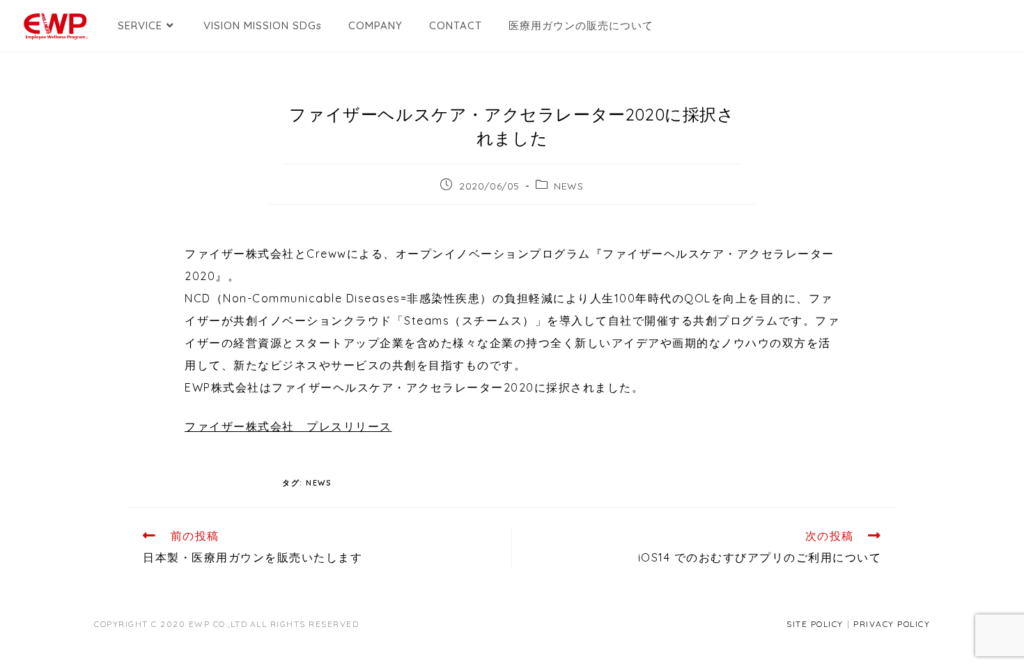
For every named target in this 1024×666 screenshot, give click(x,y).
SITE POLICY (815, 624)
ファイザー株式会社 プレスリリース (288, 426)
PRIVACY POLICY (891, 624)
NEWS (568, 186)
